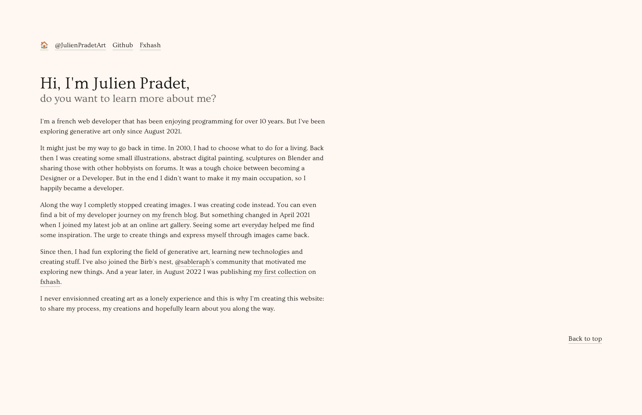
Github (123, 45)
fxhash (50, 282)
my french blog (174, 215)
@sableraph (192, 262)
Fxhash (150, 45)
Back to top (585, 339)
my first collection (280, 272)
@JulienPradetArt (80, 45)
